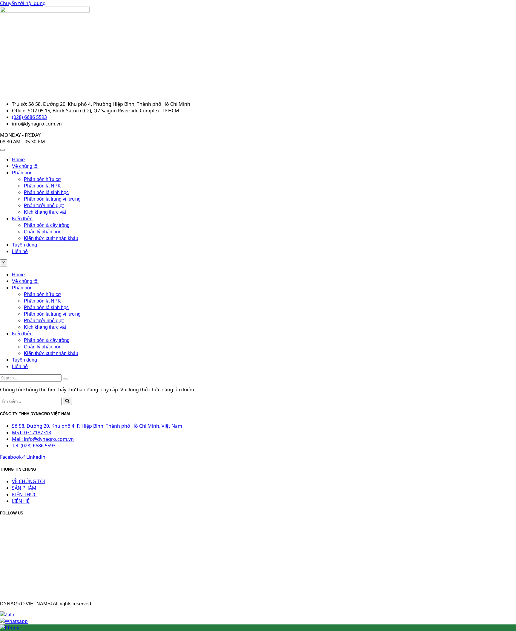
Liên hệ (20, 251)
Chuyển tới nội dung (23, 3)
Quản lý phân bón (43, 231)
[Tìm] (67, 401)
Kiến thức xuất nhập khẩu (51, 238)
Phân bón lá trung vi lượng (52, 198)
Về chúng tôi (25, 166)
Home (18, 159)
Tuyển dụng (24, 244)
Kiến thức (22, 218)
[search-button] (65, 379)
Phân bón (22, 172)
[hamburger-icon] (2, 150)
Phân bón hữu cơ (42, 179)
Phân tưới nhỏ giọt (44, 205)
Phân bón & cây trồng (47, 225)
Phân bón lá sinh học (46, 192)
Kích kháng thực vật (45, 212)
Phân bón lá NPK (42, 185)
